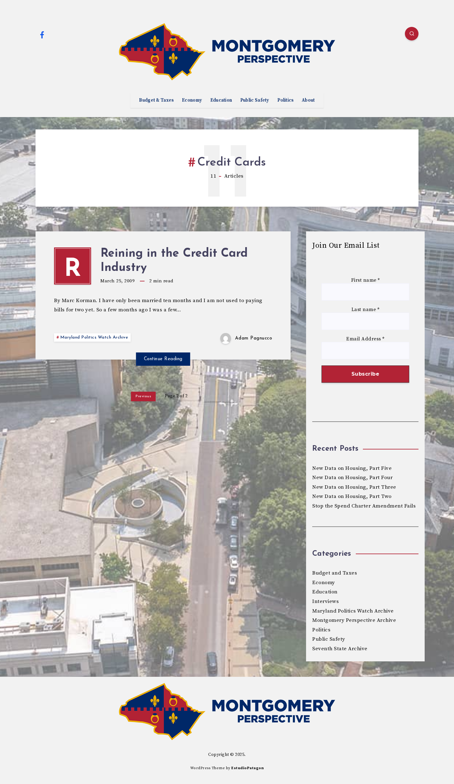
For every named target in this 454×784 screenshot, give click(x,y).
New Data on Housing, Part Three (354, 487)
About (308, 100)
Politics (285, 100)
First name (365, 280)
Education (221, 100)
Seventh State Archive (340, 648)
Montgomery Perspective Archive (354, 620)
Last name (365, 310)
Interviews (325, 601)
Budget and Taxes (334, 573)
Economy (192, 100)
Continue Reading (163, 359)
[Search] (411, 33)
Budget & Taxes (156, 100)
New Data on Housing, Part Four (352, 477)
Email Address (365, 339)
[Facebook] (42, 34)
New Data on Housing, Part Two (352, 496)
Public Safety (254, 100)
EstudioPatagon (247, 768)
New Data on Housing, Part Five (352, 468)
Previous (143, 396)
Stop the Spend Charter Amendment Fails (364, 506)
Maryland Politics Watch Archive (94, 337)
